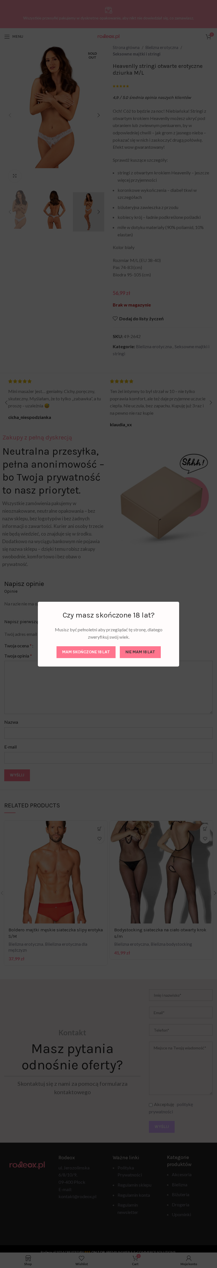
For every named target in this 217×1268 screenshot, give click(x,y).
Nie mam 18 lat (140, 651)
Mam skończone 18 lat (86, 651)
